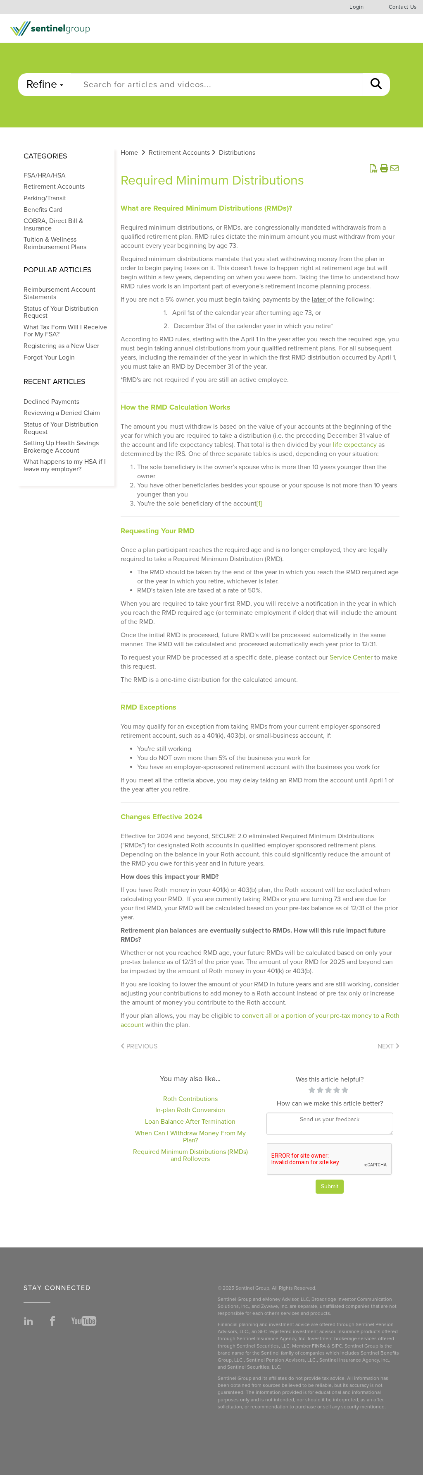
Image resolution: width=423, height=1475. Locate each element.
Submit (329, 1186)
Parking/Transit (45, 198)
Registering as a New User (61, 346)
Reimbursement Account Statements (59, 293)
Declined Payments (51, 402)
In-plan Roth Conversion (190, 1110)
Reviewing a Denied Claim (62, 413)
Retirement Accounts (54, 186)
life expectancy (355, 445)
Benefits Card (43, 210)
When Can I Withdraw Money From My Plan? (190, 1137)
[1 (259, 503)
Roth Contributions (190, 1099)
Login (356, 7)
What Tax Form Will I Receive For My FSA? (65, 331)
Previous (141, 1046)
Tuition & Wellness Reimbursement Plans (55, 243)
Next (386, 1046)
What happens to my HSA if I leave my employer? (65, 465)
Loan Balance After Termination (190, 1122)
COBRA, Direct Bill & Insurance (53, 225)
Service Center (351, 657)
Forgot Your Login (49, 357)
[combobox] (217, 84)
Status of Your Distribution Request (61, 312)
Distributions (237, 153)
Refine (43, 84)
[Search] (376, 84)
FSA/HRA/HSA (45, 175)
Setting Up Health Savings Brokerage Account (61, 447)
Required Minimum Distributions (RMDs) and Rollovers (190, 1155)
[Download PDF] (373, 169)
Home (129, 153)
